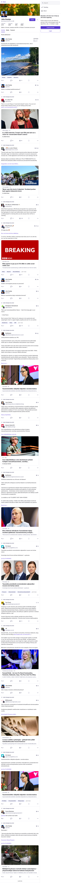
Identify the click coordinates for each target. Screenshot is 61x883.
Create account (50, 27)
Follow (32, 19)
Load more (20, 881)
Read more (4, 363)
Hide (36, 48)
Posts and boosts (5, 34)
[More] (38, 80)
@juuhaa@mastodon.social (7, 21)
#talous (3, 414)
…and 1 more (23, 271)
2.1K (2, 25)
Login (50, 31)
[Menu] (37, 19)
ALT (36, 73)
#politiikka (8, 414)
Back (4, 2)
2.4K (9, 25)
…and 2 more (27, 800)
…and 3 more (33, 592)
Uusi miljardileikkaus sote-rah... (9, 434)
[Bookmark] (29, 80)
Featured (12, 30)
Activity (3, 30)
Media (7, 30)
